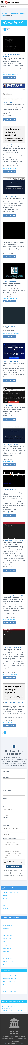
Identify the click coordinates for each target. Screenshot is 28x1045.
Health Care (6, 955)
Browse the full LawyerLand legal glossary (12, 1010)
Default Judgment (17, 1006)
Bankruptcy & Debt (7, 925)
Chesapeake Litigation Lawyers (10, 978)
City (4, 806)
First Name (6, 771)
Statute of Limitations (7, 1005)
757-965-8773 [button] (10, 336)
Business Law (6, 928)
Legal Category (7, 825)
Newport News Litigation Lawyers (11, 984)
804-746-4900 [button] (10, 677)
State (4, 812)
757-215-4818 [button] (10, 77)
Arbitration (6, 895)
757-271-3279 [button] (10, 171)
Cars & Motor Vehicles (8, 932)
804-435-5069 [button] (10, 725)
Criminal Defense (7, 941)
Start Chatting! (14, 867)
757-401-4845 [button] (10, 257)
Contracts (5, 905)
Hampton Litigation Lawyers (10, 981)
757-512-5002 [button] (10, 120)
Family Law (6, 951)
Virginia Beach (13, 13)
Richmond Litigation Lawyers (10, 991)
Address (5, 798)
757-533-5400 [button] (10, 301)
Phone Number (7, 790)
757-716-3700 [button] (10, 216)
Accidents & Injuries (8, 922)
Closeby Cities (7, 970)
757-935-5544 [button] (10, 516)
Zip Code (5, 817)
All (2, 13)
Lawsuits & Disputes (11, 888)
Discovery (22, 1005)
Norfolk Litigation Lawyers (9, 988)
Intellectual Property (8, 958)
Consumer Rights (7, 938)
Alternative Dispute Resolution (10, 892)
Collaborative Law (7, 902)
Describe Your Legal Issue (9, 838)
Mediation (5, 912)
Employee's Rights (7, 945)
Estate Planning (7, 948)
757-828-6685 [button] (10, 381)
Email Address (6, 785)
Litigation (5, 908)
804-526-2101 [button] (10, 622)
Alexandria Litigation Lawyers (10, 975)
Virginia (6, 13)
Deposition (16, 1005)
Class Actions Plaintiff (8, 898)
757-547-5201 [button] (10, 420)
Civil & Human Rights (8, 935)
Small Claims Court (6, 1008)
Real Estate (6, 964)
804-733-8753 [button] (10, 571)
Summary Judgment (7, 1006)
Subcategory (6, 831)
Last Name (6, 777)
